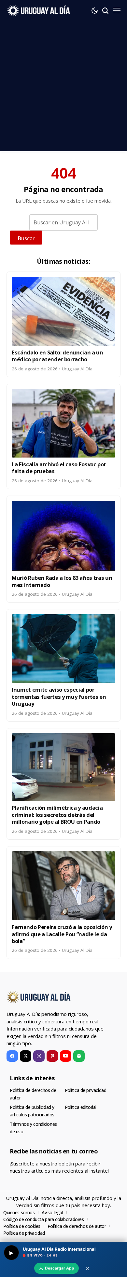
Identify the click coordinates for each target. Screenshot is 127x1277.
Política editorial (80, 1107)
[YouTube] (65, 1056)
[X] (25, 1056)
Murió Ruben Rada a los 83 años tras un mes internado (62, 581)
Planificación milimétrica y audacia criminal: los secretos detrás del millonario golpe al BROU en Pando (57, 814)
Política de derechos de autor (77, 1226)
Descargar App (59, 1268)
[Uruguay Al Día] (39, 10)
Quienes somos (19, 1212)
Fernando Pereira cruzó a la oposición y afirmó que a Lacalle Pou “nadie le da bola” (62, 934)
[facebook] (12, 1056)
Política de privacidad (85, 1090)
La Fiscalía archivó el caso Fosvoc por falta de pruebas (59, 467)
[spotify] (79, 1056)
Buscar (26, 238)
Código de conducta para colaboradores (43, 1219)
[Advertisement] (63, 87)
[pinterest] (52, 1056)
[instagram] (39, 1056)
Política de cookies (21, 1226)
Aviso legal (52, 1212)
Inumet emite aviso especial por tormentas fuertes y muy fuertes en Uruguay (59, 696)
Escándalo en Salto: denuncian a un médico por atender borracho (57, 356)
